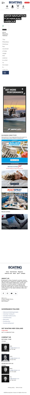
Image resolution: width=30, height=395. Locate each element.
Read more (5, 72)
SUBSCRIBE (5, 330)
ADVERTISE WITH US (7, 363)
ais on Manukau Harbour (5, 33)
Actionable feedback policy (9, 315)
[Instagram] (7, 293)
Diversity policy (6, 321)
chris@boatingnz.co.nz (15, 358)
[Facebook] (3, 293)
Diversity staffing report (8, 323)
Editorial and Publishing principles (10, 312)
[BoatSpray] (15, 209)
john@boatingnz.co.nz (15, 347)
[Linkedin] (15, 293)
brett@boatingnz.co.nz (15, 370)
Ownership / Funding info (8, 313)
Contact (4, 341)
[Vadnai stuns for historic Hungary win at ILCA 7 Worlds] (15, 221)
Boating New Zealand (12, 392)
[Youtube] (11, 293)
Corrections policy (7, 317)
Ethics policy (6, 319)
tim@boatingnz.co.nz (14, 378)
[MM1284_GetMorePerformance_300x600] (14, 132)
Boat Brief (4, 29)
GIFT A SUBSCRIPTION (8, 332)
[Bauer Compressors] (15, 162)
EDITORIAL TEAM (6, 339)
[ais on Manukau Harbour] (5, 27)
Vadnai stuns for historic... (10, 226)
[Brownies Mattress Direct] (15, 186)
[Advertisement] (15, 247)
